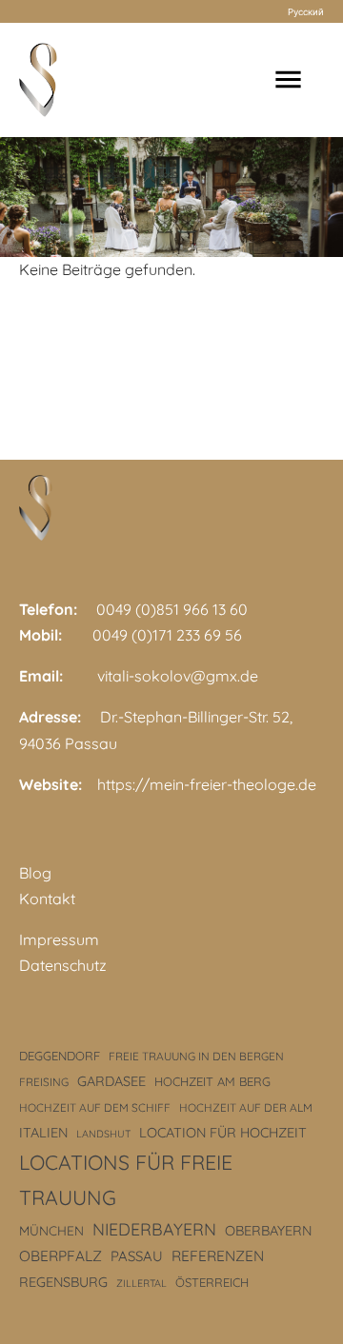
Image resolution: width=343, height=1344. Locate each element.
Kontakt (47, 898)
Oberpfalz (60, 1256)
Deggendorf (59, 1055)
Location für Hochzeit (223, 1132)
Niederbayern (154, 1228)
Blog (35, 872)
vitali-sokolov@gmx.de (177, 675)
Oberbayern (268, 1230)
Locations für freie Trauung (125, 1179)
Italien (43, 1132)
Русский (306, 11)
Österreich (212, 1282)
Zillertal (141, 1283)
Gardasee (111, 1081)
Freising (44, 1082)
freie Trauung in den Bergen (196, 1056)
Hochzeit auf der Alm (246, 1107)
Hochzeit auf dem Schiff (95, 1107)
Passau (137, 1256)
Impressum (59, 939)
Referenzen (218, 1256)
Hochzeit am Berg (212, 1081)
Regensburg (63, 1282)
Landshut (103, 1133)
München (51, 1230)
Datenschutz (63, 965)
